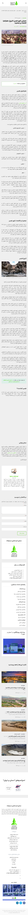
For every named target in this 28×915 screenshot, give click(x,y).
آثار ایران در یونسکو (17, 734)
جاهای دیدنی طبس (11, 453)
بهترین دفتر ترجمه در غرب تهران (15, 573)
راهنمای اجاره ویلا (21, 599)
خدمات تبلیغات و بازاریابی (14, 834)
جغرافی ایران (18, 10)
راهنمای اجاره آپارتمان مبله (19, 594)
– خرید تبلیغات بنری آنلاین (13, 839)
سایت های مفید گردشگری (14, 857)
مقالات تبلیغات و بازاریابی (14, 846)
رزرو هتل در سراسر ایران (16, 572)
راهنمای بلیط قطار (21, 607)
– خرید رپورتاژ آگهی (14, 836)
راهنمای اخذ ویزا (21, 617)
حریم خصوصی (13, 859)
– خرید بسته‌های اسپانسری (13, 841)
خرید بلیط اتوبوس (18, 570)
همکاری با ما (14, 860)
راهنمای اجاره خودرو (20, 612)
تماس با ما (13, 864)
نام (25, 515)
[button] (26, 3)
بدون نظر (15, 26)
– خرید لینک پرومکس (13, 843)
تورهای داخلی (22, 623)
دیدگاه (25, 505)
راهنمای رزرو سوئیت (20, 597)
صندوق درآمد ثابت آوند (14, 870)
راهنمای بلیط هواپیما (20, 604)
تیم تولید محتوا (14, 476)
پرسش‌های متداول (14, 849)
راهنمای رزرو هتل (21, 591)
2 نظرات (23, 717)
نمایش (15, 83)
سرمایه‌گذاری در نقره (14, 871)
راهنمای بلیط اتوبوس (20, 610)
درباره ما (13, 862)
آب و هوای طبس (22, 103)
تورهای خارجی (22, 625)
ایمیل (25, 521)
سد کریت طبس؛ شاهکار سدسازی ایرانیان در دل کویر (11, 381)
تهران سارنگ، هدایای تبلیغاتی (15, 575)
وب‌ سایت (24, 526)
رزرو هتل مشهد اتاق (17, 576)
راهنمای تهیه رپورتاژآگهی (14, 848)
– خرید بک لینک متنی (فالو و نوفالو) (14, 838)
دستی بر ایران (24, 10)
